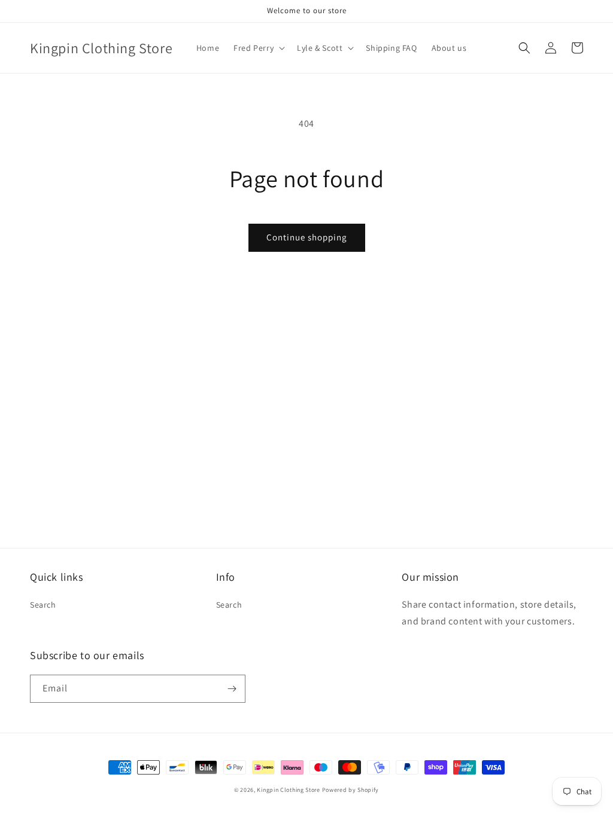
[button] (258, 47)
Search (43, 604)
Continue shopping (306, 237)
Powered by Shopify (351, 790)
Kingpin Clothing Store (288, 790)
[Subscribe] (232, 689)
